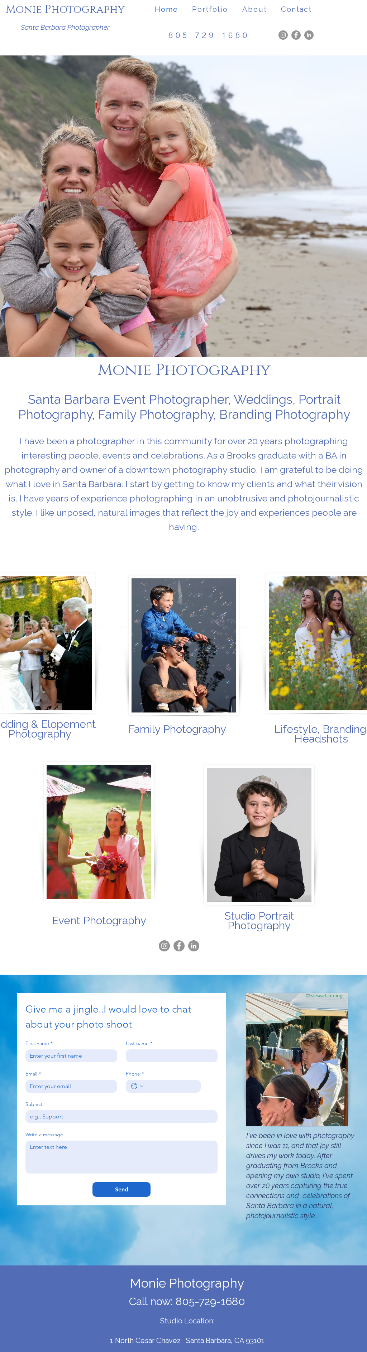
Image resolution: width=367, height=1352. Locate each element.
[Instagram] (283, 35)
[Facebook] (296, 35)
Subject (34, 1104)
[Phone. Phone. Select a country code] (137, 1086)
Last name (139, 1043)
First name (39, 1043)
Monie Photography (65, 10)
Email (33, 1074)
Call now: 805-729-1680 (187, 1301)
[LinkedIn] (309, 35)
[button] (210, 9)
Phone (135, 1074)
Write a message (44, 1135)
